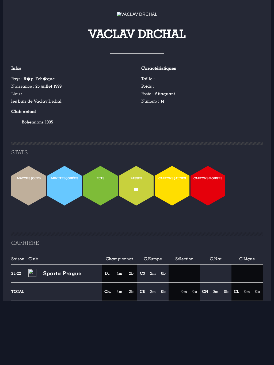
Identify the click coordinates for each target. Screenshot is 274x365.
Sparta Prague (62, 273)
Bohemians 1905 (37, 122)
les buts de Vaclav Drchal (36, 101)
